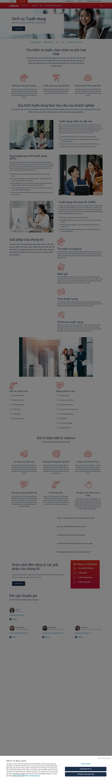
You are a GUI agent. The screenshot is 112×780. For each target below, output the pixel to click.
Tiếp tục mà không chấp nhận (104, 758)
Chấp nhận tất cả (85, 769)
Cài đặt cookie (85, 763)
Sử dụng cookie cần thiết (85, 774)
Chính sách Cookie (18, 775)
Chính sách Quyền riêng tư (32, 775)
